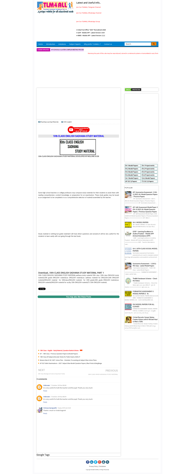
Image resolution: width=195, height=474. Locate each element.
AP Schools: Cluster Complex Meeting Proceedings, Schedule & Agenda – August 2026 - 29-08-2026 (86, 50)
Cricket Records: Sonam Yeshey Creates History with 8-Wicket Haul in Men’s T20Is (145, 320)
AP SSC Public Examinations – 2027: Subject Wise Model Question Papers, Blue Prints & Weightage (71, 363)
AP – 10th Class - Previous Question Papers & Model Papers (59, 354)
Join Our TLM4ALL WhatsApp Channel (88, 13)
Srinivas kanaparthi (50, 408)
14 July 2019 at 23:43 (64, 408)
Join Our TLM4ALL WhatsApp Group (88, 21)
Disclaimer (102, 466)
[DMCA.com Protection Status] (133, 89)
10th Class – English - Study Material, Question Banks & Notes (59, 350)
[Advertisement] (97, 70)
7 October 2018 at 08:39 (58, 397)
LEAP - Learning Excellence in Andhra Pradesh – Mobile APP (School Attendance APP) (143, 234)
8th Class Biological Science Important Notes (51, 373)
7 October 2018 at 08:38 (58, 385)
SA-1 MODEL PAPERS (140, 222)
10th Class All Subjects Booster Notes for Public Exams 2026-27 (60, 357)
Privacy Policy (93, 466)
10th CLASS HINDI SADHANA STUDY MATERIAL (103, 374)
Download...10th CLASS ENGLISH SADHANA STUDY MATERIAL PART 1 (71, 272)
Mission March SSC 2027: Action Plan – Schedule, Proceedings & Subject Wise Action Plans (68, 360)
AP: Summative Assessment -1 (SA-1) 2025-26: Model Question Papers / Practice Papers (145, 194)
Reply (45, 391)
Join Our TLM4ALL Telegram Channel (88, 7)
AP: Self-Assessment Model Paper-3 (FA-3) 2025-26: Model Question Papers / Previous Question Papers (145, 209)
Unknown (46, 385)
